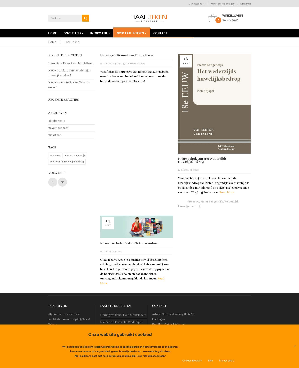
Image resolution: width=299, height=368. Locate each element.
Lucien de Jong (112, 63)
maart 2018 (55, 135)
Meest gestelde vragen (222, 3)
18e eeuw (193, 201)
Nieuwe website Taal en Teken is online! (129, 243)
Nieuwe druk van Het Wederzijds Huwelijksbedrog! (202, 160)
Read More (226, 192)
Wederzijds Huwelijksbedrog (67, 161)
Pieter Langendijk (212, 201)
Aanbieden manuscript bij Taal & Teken (69, 322)
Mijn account (195, 3)
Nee (210, 360)
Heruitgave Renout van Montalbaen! (127, 55)
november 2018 (58, 128)
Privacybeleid (226, 360)
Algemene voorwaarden (64, 314)
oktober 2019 (56, 121)
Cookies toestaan (192, 360)
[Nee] (294, 346)
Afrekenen (245, 3)
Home (52, 42)
